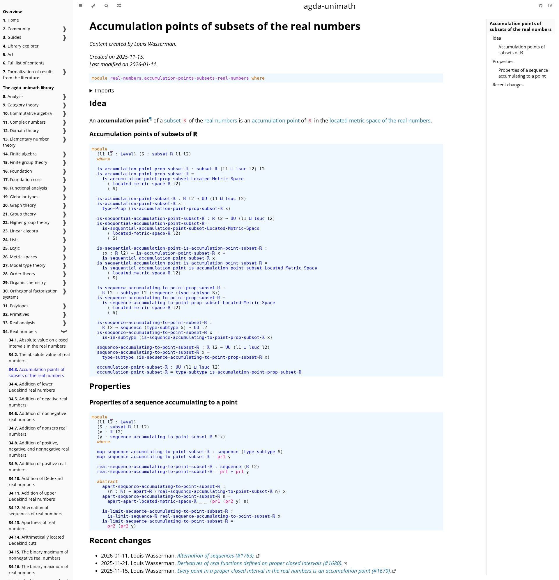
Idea (497, 38)
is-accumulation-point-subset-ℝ (136, 198)
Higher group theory (26, 222)
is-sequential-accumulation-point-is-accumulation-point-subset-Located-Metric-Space (209, 267)
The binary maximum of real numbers (38, 569)
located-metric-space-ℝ (141, 183)
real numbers (220, 120)
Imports (104, 90)
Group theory (19, 214)
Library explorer (21, 46)
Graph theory (19, 205)
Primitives (16, 314)
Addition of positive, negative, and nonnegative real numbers (39, 449)
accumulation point (276, 120)
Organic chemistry (24, 282)
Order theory (19, 273)
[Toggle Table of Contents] (80, 6)
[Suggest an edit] (550, 5)
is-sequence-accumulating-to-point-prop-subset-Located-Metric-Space (188, 302)
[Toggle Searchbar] (106, 6)
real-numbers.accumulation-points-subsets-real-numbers (179, 78)
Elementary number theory (26, 142)
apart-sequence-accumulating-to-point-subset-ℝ (161, 486)
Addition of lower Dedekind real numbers (32, 387)
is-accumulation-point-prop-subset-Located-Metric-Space (173, 178)
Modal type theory (24, 265)
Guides (12, 37)
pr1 (221, 456)
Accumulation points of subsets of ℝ (521, 49)
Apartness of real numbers (32, 525)
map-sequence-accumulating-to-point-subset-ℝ (153, 451)
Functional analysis (25, 188)
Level (127, 153)
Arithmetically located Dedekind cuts (36, 540)
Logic (11, 248)
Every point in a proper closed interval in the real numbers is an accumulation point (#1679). (284, 570)
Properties (503, 61)
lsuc (241, 168)
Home (11, 20)
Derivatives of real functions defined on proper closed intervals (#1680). (260, 563)
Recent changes (508, 84)
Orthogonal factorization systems (30, 294)
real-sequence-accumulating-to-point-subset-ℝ (154, 466)
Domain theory (21, 130)
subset (172, 120)
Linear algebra (20, 231)
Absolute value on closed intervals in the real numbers (38, 343)
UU (204, 198)
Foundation (17, 171)
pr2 (229, 501)
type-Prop (114, 208)
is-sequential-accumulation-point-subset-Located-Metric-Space (180, 228)
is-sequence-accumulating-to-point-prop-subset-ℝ (158, 287)
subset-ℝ (162, 153)
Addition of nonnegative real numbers (37, 416)
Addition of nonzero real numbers (38, 431)
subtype (130, 292)
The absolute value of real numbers (39, 357)
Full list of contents (24, 63)
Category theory (20, 105)
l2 (110, 153)
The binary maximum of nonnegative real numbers (38, 555)
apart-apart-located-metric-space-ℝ (152, 501)
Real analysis (19, 322)
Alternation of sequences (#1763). (216, 555)
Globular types (20, 196)
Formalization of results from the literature (28, 74)
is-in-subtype (119, 337)
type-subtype (194, 292)
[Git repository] (541, 5)
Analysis (13, 96)
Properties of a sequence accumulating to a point (523, 73)
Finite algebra (20, 154)
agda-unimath (330, 5)
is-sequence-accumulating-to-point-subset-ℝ (152, 322)
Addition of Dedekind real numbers (36, 481)
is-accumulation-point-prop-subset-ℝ (143, 168)
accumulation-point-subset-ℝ (132, 367)
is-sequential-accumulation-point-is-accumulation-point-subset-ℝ (179, 248)
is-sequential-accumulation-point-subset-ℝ (150, 218)
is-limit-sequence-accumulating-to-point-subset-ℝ (165, 511)
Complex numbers (24, 122)
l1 (102, 153)
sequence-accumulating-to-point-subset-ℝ (148, 347)
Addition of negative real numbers (38, 402)
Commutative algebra (27, 113)
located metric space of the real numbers (380, 120)
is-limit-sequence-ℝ (132, 516)
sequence (162, 292)
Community (16, 28)
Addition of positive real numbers (37, 466)
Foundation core (22, 179)
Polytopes (16, 306)
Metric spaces (20, 257)
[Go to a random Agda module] (119, 6)
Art (8, 54)
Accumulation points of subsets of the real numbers (36, 372)
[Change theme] (93, 6)
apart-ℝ (143, 491)
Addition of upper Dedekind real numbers (32, 496)
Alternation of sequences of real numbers (35, 510)
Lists (11, 239)
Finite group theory (25, 162)
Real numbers (20, 331)
